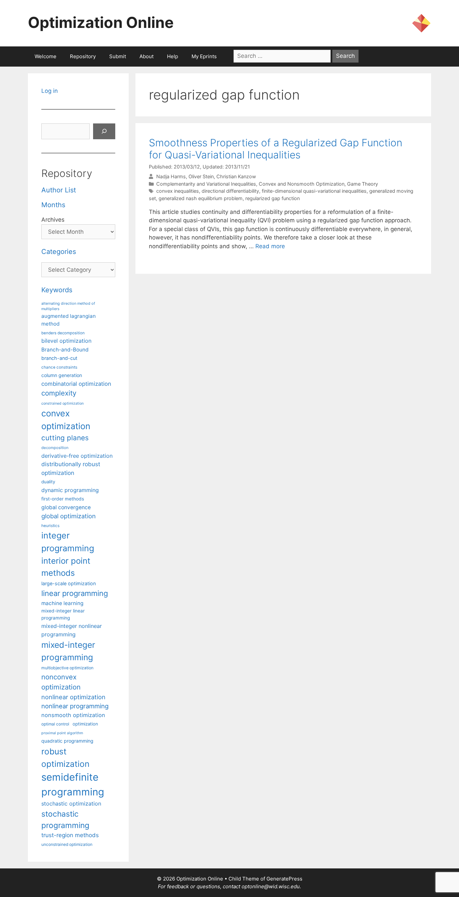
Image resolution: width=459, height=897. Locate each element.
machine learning (62, 603)
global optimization (68, 516)
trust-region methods (70, 835)
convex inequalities (177, 191)
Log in (49, 90)
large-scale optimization (68, 583)
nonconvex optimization (61, 682)
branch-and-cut (59, 358)
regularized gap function (272, 198)
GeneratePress (284, 878)
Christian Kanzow (236, 176)
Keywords (56, 290)
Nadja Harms (171, 176)
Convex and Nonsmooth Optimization (301, 184)
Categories (58, 252)
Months (53, 205)
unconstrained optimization (66, 844)
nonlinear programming (75, 706)
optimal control (55, 723)
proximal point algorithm (62, 733)
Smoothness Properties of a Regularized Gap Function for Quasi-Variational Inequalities (275, 149)
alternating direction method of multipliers (68, 306)
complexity (58, 393)
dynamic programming (70, 490)
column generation (61, 375)
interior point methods (65, 567)
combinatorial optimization (76, 383)
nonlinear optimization (73, 697)
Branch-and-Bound (65, 349)
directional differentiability (230, 191)
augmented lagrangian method (68, 320)
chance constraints (59, 367)
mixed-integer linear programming (63, 614)
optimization (85, 723)
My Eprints (204, 56)
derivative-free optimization (77, 455)
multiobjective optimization (67, 667)
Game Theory (362, 184)
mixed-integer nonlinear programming (71, 630)
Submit (117, 56)
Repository (83, 56)
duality (48, 481)
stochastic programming (65, 819)
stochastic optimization (71, 803)
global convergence (66, 507)
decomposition (55, 447)
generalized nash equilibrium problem (201, 198)
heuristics (50, 525)
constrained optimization (62, 403)
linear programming (74, 593)
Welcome (45, 56)
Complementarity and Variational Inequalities (206, 184)
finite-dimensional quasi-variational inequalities (314, 191)
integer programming (67, 541)
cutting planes (65, 438)
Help (172, 56)
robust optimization (65, 757)
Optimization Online (101, 22)
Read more (270, 246)
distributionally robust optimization (70, 468)
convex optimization (65, 419)
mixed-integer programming (68, 651)
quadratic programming (67, 741)
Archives (53, 219)
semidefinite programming (72, 784)
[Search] (104, 131)
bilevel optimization (66, 340)
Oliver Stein (201, 176)
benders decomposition (63, 333)
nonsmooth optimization (73, 715)
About (146, 56)
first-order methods (62, 498)
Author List (58, 190)
